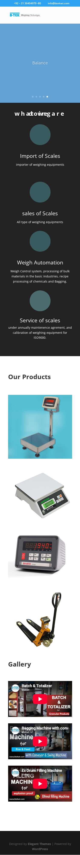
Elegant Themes (39, 844)
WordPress (40, 849)
